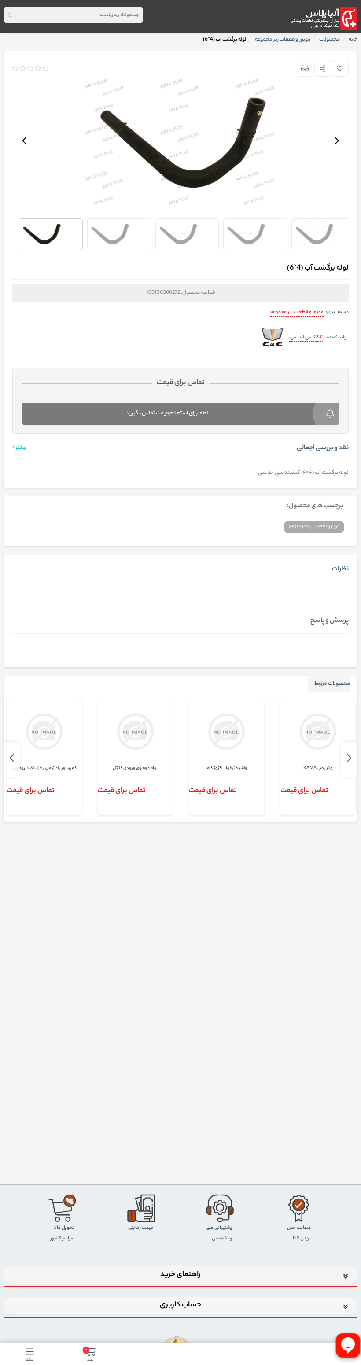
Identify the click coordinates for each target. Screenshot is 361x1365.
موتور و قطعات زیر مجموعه (297, 312)
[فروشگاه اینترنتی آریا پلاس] (323, 18)
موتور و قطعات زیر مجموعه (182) (314, 526)
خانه (353, 39)
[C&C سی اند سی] (272, 338)
